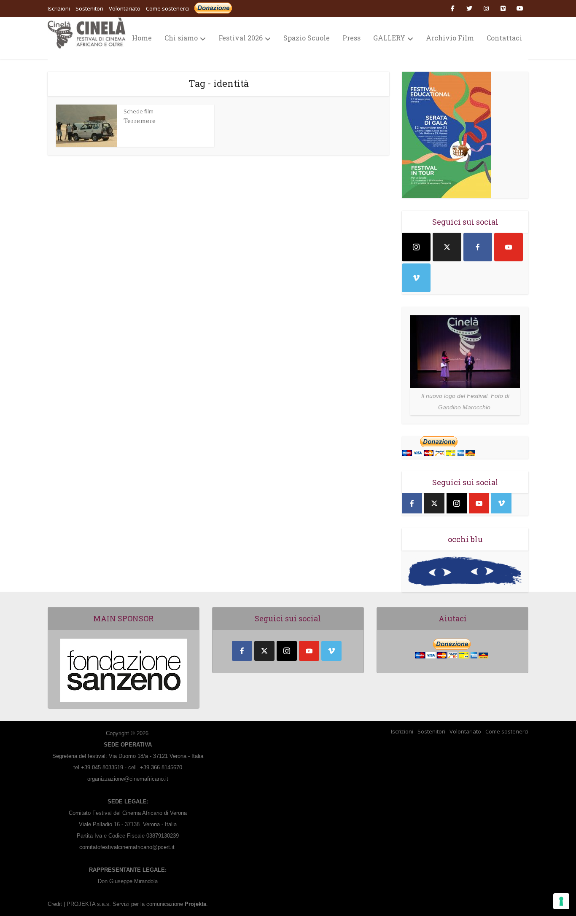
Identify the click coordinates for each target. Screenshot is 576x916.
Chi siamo (181, 37)
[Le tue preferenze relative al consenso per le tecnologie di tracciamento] (561, 901)
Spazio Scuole (306, 37)
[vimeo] (416, 277)
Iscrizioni (402, 731)
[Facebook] (477, 247)
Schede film (138, 111)
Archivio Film (450, 37)
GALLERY (389, 37)
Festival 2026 (240, 37)
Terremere (140, 120)
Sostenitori (431, 731)
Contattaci (504, 37)
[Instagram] (416, 247)
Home (142, 37)
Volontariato (465, 731)
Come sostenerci (167, 8)
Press (351, 37)
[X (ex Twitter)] (447, 247)
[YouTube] (508, 247)
